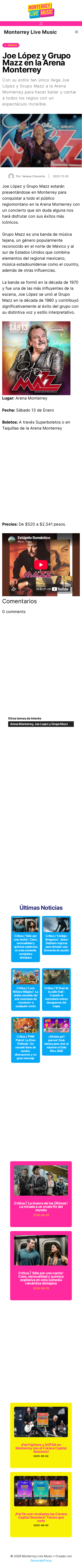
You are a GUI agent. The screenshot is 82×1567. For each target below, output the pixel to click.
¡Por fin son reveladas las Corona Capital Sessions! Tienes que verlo (41, 1517)
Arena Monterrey (21, 724)
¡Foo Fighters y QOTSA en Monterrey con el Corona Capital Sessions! (41, 1448)
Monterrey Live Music (30, 32)
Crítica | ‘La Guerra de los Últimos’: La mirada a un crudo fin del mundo (41, 1206)
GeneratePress (41, 1560)
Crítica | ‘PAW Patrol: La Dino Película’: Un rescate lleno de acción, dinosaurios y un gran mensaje (26, 1047)
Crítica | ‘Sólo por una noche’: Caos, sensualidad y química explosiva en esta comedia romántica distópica (25, 946)
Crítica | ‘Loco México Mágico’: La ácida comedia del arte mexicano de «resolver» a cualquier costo (25, 997)
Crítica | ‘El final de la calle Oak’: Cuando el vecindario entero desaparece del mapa (56, 997)
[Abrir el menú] (41, 23)
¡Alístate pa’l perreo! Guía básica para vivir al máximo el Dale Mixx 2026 (56, 1044)
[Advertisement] (41, 478)
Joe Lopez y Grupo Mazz (51, 724)
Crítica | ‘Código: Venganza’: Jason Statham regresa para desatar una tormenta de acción (56, 943)
